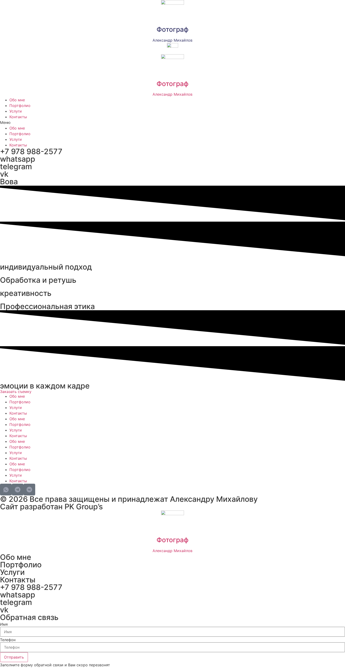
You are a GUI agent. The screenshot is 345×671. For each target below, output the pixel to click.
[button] (172, 122)
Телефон (7, 640)
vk (4, 174)
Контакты (18, 116)
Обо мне (17, 100)
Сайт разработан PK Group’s (51, 506)
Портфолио (20, 105)
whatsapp (17, 159)
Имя (4, 624)
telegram (16, 166)
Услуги (15, 111)
